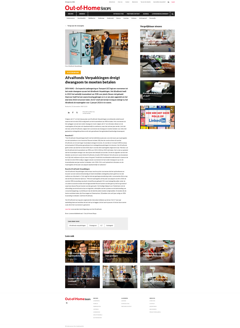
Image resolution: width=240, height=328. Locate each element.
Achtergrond (143, 18)
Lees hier (68, 209)
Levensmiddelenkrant (160, 14)
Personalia (152, 18)
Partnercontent (133, 14)
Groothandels (82, 18)
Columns (133, 18)
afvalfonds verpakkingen (77, 225)
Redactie (68, 106)
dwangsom (93, 225)
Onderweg (101, 18)
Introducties (118, 14)
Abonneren (135, 2)
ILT (101, 225)
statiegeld (109, 225)
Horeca (118, 18)
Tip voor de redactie (146, 2)
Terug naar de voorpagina (75, 26)
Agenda (146, 14)
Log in (173, 2)
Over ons (120, 2)
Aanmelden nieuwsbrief (159, 2)
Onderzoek (110, 18)
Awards (82, 14)
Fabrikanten (91, 18)
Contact (127, 2)
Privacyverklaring (155, 312)
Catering (125, 18)
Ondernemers (71, 18)
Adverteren (112, 2)
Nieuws (70, 14)
